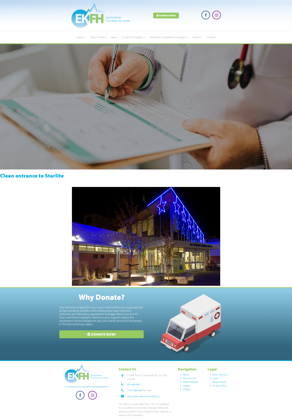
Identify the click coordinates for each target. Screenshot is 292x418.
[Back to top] (283, 409)
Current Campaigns (133, 37)
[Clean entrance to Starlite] (146, 236)
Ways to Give (97, 37)
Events (197, 37)
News (114, 37)
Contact (211, 37)
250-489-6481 (134, 384)
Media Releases (190, 381)
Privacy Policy (219, 385)
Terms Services (219, 374)
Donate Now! (103, 334)
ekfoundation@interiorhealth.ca (143, 396)
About (80, 37)
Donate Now (167, 15)
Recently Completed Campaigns (168, 37)
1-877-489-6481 (135, 390)
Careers (186, 385)
